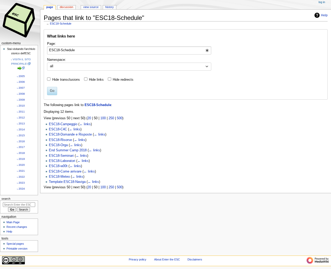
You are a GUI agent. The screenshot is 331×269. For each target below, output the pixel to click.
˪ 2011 (21, 111)
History (109, 7)
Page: (51, 44)
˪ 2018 (21, 153)
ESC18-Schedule (60, 23)
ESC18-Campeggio (63, 124)
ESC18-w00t (58, 166)
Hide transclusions (66, 79)
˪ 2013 (21, 123)
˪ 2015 (21, 135)
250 (111, 118)
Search (6, 198)
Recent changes (16, 226)
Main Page (13, 222)
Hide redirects (123, 79)
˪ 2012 (21, 117)
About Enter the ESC (167, 259)
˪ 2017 (21, 147)
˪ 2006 (21, 81)
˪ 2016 (21, 141)
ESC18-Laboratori (62, 161)
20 (89, 118)
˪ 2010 (21, 105)
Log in (322, 2)
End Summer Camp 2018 (68, 150)
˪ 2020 (21, 164)
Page (49, 7)
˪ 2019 (21, 159)
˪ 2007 (21, 87)
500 (119, 118)
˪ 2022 (21, 176)
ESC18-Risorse (60, 140)
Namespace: (56, 60)
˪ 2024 (21, 188)
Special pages (15, 243)
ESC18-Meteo (59, 176)
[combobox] (129, 50)
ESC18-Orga (58, 145)
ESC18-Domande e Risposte (70, 134)
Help (324, 15)
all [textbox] (51, 66)
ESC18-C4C (58, 129)
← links (85, 124)
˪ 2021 (21, 170)
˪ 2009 (21, 99)
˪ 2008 (21, 93)
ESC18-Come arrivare (65, 171)
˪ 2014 (21, 129)
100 (103, 118)
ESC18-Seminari (61, 156)
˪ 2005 (21, 76)
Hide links (96, 79)
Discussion (66, 7)
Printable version (16, 248)
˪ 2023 (21, 182)
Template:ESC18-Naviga (67, 182)
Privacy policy (137, 259)
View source (91, 7)
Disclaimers (194, 259)
